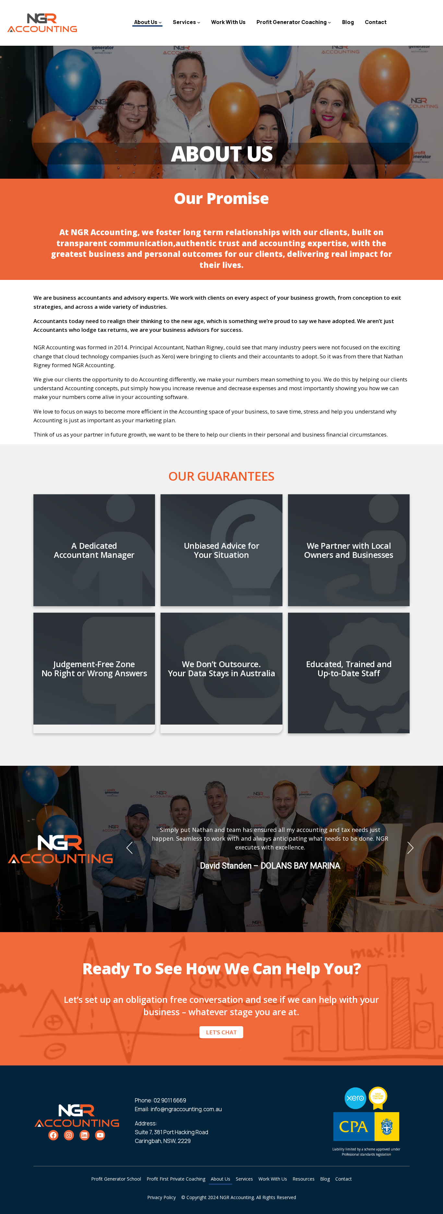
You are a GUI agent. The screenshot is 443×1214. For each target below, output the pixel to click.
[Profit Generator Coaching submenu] (329, 22)
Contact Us (417, 21)
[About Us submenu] (160, 22)
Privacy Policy (161, 1197)
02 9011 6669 (170, 1100)
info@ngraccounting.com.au (186, 1109)
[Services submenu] (198, 22)
